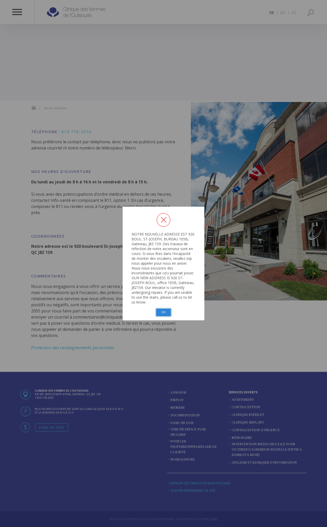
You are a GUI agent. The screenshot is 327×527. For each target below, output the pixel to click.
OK (163, 312)
